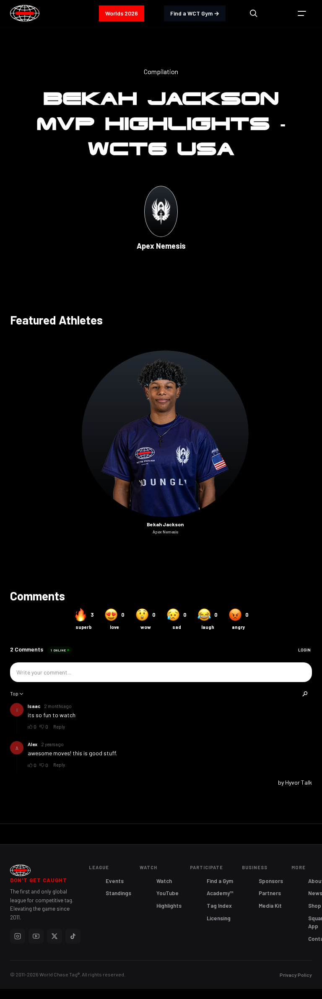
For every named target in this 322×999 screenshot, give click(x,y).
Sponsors (271, 881)
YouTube (167, 893)
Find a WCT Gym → (194, 13)
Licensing (219, 918)
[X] (54, 936)
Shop (314, 905)
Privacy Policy (296, 975)
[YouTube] (36, 936)
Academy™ (220, 893)
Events (115, 881)
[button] (302, 13)
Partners (270, 893)
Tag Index (219, 905)
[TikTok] (72, 936)
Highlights (169, 905)
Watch (164, 881)
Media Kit (270, 905)
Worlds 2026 (121, 13)
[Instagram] (17, 936)
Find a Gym (220, 881)
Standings (118, 893)
